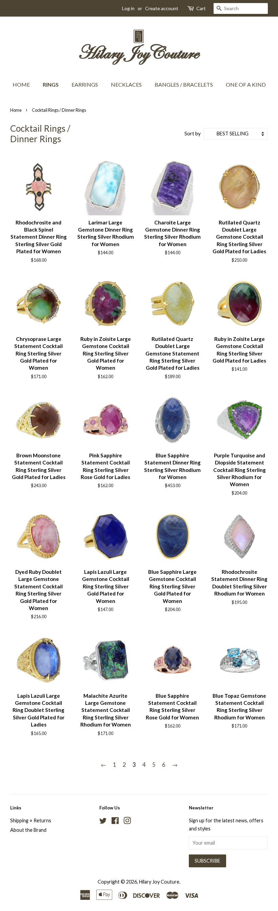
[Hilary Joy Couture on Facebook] (115, 822)
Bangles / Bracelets (184, 84)
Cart (201, 8)
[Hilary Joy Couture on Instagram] (127, 822)
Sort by (192, 133)
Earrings (85, 84)
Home (21, 84)
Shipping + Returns (30, 820)
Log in (128, 8)
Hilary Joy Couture (159, 882)
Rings (51, 84)
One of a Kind (246, 84)
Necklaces (126, 84)
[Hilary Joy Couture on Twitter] (103, 822)
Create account (161, 8)
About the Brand (28, 830)
